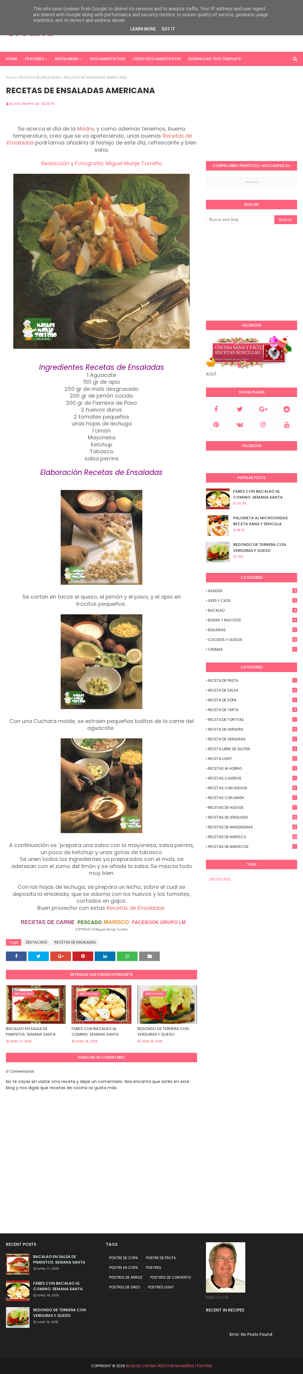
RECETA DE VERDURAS (251, 739)
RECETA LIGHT (251, 758)
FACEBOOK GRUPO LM (159, 922)
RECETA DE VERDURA (252, 729)
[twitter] (240, 409)
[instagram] (263, 424)
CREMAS (251, 649)
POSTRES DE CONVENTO (170, 1277)
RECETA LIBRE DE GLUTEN (252, 748)
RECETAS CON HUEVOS (252, 787)
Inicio (11, 77)
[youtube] (287, 424)
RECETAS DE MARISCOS (251, 846)
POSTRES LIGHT (161, 1287)
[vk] (240, 424)
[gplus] (263, 409)
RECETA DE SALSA (252, 690)
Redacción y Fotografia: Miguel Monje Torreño (101, 163)
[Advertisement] (254, 112)
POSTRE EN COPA (123, 1267)
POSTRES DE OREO (124, 1287)
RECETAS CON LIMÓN (251, 797)
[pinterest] (216, 424)
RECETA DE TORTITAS (251, 719)
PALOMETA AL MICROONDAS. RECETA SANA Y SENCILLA (261, 521)
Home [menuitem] (11, 59)
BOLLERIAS (251, 629)
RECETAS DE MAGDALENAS (252, 827)
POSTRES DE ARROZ (125, 1277)
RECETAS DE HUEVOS (251, 807)
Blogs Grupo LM (24, 103)
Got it (168, 29)
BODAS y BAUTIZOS (252, 620)
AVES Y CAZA (252, 600)
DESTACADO (36, 942)
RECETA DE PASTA (251, 680)
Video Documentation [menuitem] (157, 59)
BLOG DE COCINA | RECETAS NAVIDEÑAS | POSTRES (169, 1365)
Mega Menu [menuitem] (67, 59)
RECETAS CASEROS (251, 778)
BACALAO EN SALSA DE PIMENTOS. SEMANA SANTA (31, 1031)
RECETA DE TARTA (252, 709)
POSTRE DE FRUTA (161, 1257)
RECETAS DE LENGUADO (252, 817)
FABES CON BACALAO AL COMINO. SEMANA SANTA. (96, 1031)
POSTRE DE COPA (123, 1257)
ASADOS (252, 590)
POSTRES (153, 1267)
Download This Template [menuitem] (214, 59)
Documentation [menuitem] (107, 59)
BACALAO (252, 610)
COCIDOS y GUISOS (252, 639)
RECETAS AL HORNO (252, 768)
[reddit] (287, 409)
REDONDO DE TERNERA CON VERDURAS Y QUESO (163, 1031)
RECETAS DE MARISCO (252, 836)
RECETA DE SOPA (251, 700)
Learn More (143, 29)
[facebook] (216, 409)
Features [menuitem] (34, 59)
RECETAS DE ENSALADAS (40, 77)
